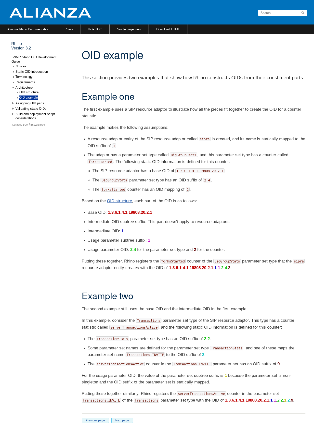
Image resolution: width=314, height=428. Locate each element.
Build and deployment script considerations (35, 116)
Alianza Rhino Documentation (28, 29)
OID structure (119, 201)
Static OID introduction (31, 71)
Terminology (24, 77)
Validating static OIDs (30, 108)
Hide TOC (95, 29)
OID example (28, 97)
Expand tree (37, 124)
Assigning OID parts (29, 103)
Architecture (24, 87)
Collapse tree (20, 124)
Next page (122, 420)
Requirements (25, 82)
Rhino (69, 29)
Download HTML (168, 29)
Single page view (129, 29)
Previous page (95, 420)
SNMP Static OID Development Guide (34, 59)
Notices (20, 66)
